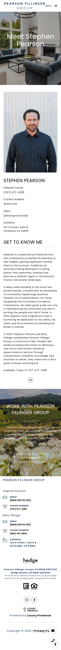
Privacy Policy (44, 631)
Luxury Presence (39, 615)
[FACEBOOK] (34, 600)
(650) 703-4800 (18, 533)
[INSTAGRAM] (30, 380)
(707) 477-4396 (14, 192)
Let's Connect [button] (30, 458)
